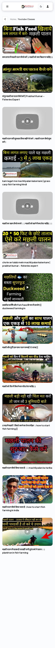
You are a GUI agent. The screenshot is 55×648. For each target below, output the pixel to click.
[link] (35, 19)
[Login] (47, 6)
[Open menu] (7, 6)
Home (13, 19)
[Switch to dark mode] (41, 6)
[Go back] (5, 19)
